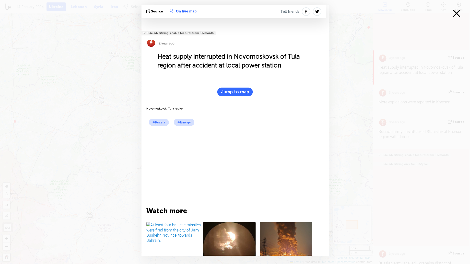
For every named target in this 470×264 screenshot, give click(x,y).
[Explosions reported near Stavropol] (230, 241)
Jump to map (235, 92)
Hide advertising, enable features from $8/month (180, 33)
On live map (186, 11)
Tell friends (289, 11)
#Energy (184, 122)
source (157, 11)
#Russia (159, 122)
